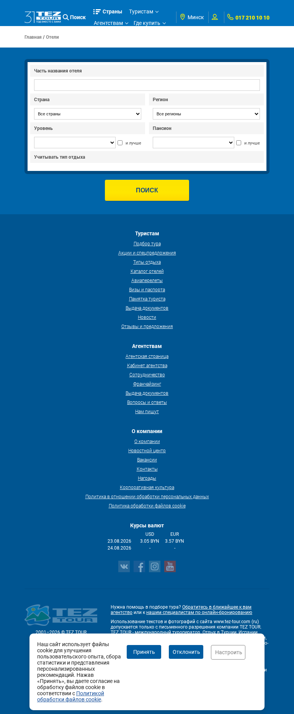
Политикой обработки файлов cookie (70, 696)
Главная (33, 37)
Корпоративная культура (147, 487)
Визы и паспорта (147, 289)
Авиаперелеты (147, 280)
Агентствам (108, 23)
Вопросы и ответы (147, 402)
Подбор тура (147, 243)
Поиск (78, 17)
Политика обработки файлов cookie (147, 505)
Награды (147, 478)
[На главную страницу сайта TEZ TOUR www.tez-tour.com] (42, 17)
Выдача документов (147, 308)
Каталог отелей (147, 271)
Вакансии (147, 459)
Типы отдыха (147, 262)
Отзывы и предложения (147, 326)
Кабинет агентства (147, 365)
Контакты (147, 469)
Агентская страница (147, 356)
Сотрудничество (147, 374)
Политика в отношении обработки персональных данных (147, 496)
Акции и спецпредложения (147, 252)
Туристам (141, 11)
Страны (112, 11)
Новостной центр (147, 450)
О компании (147, 441)
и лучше (133, 143)
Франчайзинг (147, 384)
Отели (52, 37)
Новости (147, 317)
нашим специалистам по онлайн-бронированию (199, 612)
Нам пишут (147, 411)
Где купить (147, 23)
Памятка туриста (147, 298)
